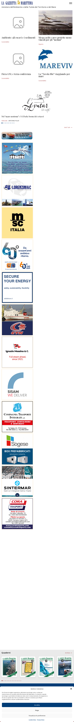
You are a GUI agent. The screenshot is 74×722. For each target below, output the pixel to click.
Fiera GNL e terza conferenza (16, 73)
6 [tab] (10, 680)
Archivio (67, 653)
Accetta (37, 705)
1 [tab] (2, 680)
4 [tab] (7, 680)
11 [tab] (19, 680)
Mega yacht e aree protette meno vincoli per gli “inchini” (55, 38)
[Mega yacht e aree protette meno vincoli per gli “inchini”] (55, 22)
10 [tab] (17, 680)
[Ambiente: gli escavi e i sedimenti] (18, 22)
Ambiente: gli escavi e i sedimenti (18, 37)
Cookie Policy (32, 720)
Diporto (41, 44)
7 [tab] (12, 680)
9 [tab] (15, 680)
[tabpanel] (37, 119)
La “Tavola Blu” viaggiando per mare (54, 75)
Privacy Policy (40, 720)
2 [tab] (3, 680)
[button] (71, 689)
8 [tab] (13, 680)
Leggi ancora (37, 119)
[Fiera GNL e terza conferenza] (18, 59)
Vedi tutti (67, 127)
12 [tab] (20, 680)
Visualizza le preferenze (37, 716)
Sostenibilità (5, 42)
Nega (37, 710)
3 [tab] (5, 680)
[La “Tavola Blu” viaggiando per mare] (55, 59)
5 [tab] (8, 680)
